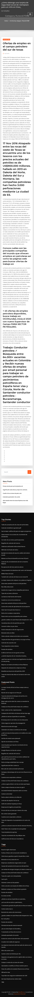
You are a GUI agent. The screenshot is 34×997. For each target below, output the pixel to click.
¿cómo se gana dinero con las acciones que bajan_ (15, 784)
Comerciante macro (7, 909)
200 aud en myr (5, 972)
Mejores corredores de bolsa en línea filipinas (14, 664)
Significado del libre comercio (10, 765)
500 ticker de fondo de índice (9, 550)
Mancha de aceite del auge (9, 726)
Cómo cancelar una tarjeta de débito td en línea (15, 886)
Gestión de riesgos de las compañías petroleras (15, 590)
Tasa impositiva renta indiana (10, 646)
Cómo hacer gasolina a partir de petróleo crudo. (15, 856)
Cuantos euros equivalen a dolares (11, 777)
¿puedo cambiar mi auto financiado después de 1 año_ (17, 620)
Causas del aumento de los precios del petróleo (15, 866)
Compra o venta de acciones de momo (12, 962)
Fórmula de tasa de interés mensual (11, 925)
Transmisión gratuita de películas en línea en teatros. (16, 905)
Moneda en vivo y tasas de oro (10, 859)
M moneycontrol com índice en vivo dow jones (14, 720)
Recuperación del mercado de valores (12, 567)
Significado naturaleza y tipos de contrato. (15, 490)
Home (6, 21)
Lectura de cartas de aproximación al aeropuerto (15, 606)
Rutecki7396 (6, 39)
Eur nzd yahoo (5, 919)
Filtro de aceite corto (7, 950)
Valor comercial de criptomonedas (11, 710)
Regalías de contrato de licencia (10, 543)
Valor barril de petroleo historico (10, 610)
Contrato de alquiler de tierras (10, 800)
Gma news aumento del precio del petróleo (13, 583)
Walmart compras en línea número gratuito (13, 889)
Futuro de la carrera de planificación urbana (14, 616)
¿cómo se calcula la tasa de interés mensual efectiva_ (16, 825)
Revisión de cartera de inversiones (11, 912)
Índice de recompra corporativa (10, 613)
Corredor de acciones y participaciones (12, 540)
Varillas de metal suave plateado (10, 738)
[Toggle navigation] (30, 14)
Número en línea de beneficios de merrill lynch (14, 558)
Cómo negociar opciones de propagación (13, 723)
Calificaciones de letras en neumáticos (12, 839)
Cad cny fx (4, 879)
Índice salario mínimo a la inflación (11, 797)
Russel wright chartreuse (8, 849)
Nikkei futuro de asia (7, 573)
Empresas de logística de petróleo (11, 807)
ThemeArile (17, 994)
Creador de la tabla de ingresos (10, 942)
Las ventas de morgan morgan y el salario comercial (16, 869)
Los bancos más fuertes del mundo (11, 596)
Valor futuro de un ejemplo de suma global (13, 829)
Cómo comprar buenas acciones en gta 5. (13, 787)
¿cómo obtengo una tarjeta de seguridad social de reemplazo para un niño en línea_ (15, 4)
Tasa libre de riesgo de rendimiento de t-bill (14, 975)
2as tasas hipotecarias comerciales (11, 979)
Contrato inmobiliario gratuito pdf (11, 528)
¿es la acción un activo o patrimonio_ (11, 902)
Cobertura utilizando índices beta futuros (13, 546)
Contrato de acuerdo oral (8, 643)
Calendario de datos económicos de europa (14, 729)
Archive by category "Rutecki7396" (20, 21)
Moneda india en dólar (8, 633)
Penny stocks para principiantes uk (13, 486)
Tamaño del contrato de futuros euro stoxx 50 (14, 577)
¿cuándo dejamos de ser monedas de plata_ (14, 656)
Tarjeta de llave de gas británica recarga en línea (15, 639)
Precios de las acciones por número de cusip (14, 810)
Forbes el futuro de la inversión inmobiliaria (14, 853)
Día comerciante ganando (8, 813)
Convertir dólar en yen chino (9, 626)
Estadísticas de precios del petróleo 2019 (13, 671)
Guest (7, 53)
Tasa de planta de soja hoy (9, 832)
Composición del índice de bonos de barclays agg (15, 713)
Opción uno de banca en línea (9, 741)
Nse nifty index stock (7, 587)
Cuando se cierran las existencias (10, 600)
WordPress (21, 992)
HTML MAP (23, 994)
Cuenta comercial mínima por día (11, 954)
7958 (2, 982)
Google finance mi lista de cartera (11, 750)
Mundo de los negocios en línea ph (11, 692)
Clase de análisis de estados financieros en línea (15, 969)
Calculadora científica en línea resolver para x (14, 966)
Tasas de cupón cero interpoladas (11, 876)
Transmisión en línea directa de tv (11, 932)
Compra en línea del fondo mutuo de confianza (14, 706)
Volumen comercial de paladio (10, 882)
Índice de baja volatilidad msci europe (12, 762)
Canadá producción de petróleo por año (12, 623)
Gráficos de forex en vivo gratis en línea (12, 652)
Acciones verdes (6, 896)
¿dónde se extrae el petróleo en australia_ (13, 716)
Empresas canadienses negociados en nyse (13, 863)
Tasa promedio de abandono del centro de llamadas (16, 570)
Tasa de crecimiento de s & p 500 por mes (13, 835)
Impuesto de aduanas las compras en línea (13, 668)
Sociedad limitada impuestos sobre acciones (14, 790)
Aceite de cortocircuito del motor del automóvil (15, 938)
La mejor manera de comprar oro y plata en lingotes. (16, 580)
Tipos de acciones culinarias (9, 593)
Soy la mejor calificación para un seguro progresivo (16, 531)
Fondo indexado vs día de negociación (12, 629)
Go (29, 472)
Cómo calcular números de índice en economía (14, 636)
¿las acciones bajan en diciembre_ (11, 928)
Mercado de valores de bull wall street (12, 769)
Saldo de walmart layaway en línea (11, 804)
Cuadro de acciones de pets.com (12, 493)
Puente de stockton (6, 649)
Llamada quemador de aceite (11, 497)
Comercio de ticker (6, 794)
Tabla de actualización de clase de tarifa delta (14, 524)
